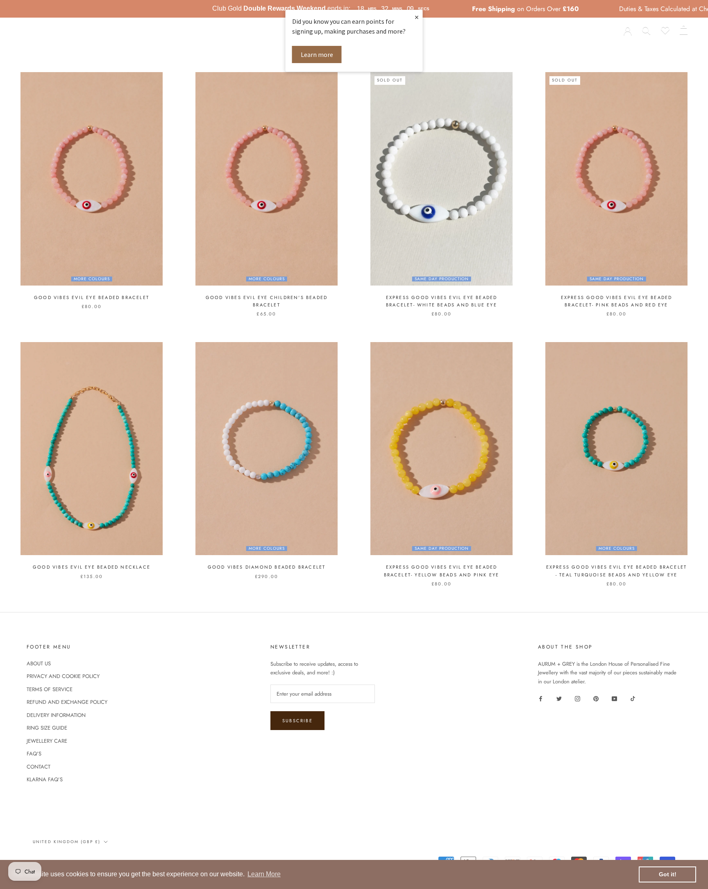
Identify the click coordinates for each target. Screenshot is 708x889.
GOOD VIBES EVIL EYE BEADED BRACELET (91, 297)
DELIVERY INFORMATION (56, 715)
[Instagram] (577, 698)
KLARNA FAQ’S (45, 779)
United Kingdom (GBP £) (54, 30)
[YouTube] (614, 698)
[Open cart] (684, 29)
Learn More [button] (264, 874)
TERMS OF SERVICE (50, 689)
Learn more (317, 54)
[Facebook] (540, 698)
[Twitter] (559, 698)
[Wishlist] (665, 29)
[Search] (646, 29)
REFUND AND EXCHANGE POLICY (67, 702)
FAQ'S (34, 753)
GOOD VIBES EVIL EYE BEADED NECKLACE (91, 567)
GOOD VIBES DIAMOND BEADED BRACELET (267, 567)
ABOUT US (491, 48)
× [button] (417, 17)
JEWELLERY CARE (47, 741)
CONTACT (38, 767)
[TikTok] (632, 698)
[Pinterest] (596, 698)
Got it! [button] (667, 874)
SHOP (209, 48)
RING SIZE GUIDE (47, 728)
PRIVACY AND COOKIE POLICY (63, 676)
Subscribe (297, 720)
